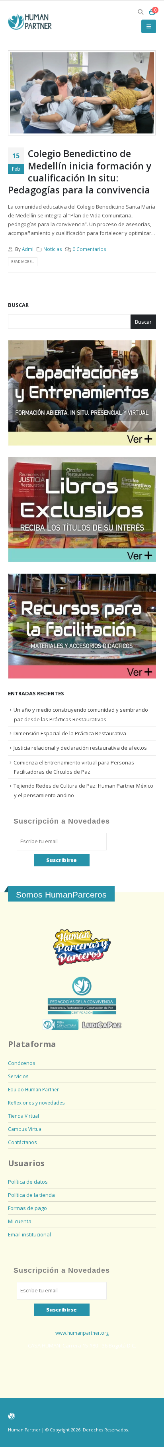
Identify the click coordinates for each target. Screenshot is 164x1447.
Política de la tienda (31, 1194)
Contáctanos (22, 1142)
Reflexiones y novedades (36, 1102)
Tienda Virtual (23, 1116)
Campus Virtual (25, 1129)
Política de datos (28, 1181)
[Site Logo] (30, 22)
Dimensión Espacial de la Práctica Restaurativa (70, 733)
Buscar (18, 305)
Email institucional (29, 1234)
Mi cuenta (19, 1221)
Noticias (52, 249)
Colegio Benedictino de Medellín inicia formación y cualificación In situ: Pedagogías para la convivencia (79, 171)
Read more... (22, 261)
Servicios (18, 1076)
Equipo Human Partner (33, 1089)
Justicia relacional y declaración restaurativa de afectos (80, 747)
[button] (140, 12)
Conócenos (21, 1063)
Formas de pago (27, 1208)
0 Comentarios (89, 249)
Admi (27, 249)
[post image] (82, 92)
